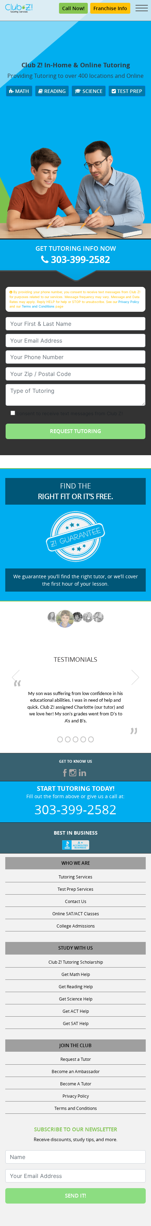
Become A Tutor (75, 1083)
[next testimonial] (135, 677)
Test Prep (129, 91)
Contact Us (75, 901)
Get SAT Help (75, 1023)
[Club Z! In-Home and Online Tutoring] (18, 7)
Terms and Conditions (38, 306)
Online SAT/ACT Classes (75, 913)
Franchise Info (110, 8)
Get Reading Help (76, 986)
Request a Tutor (75, 1059)
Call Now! (73, 8)
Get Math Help (75, 974)
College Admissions (76, 926)
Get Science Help (75, 999)
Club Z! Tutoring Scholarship (75, 962)
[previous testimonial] (15, 677)
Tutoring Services (75, 877)
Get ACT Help (76, 1011)
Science (92, 91)
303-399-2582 (79, 259)
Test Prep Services (75, 889)
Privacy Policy (128, 302)
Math (21, 91)
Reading (54, 91)
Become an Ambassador (76, 1071)
